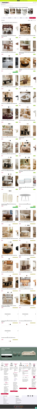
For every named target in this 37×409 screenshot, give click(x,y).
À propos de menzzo (18, 399)
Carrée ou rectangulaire (6, 14)
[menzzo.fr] (14, 406)
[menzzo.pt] (22, 406)
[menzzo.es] (21, 406)
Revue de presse (18, 403)
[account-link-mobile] (34, 2)
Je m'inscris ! (6, 356)
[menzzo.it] (16, 406)
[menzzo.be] (20, 406)
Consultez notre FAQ (6, 384)
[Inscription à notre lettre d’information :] (6, 354)
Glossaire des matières (6, 403)
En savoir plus (23, 388)
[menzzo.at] (19, 406)
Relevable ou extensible (24, 14)
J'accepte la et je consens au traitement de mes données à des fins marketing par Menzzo (7, 359)
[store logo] (17, 2)
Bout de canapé (30, 14)
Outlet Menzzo (17, 398)
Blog (3, 397)
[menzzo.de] (15, 406)
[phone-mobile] (33, 2)
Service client (4, 402)
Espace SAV (6, 366)
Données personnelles (18, 402)
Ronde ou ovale (12, 14)
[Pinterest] (32, 395)
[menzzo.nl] (17, 406)
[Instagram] (30, 395)
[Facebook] (28, 395)
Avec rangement (18, 14)
